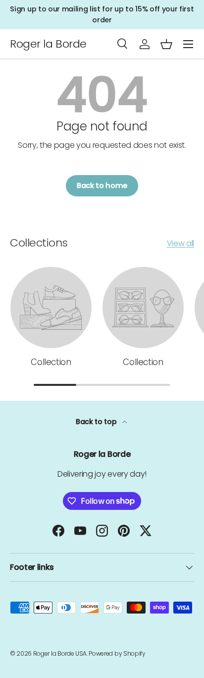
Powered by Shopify (117, 653)
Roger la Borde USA (60, 653)
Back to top (97, 422)
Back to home (102, 185)
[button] (166, 44)
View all (180, 243)
